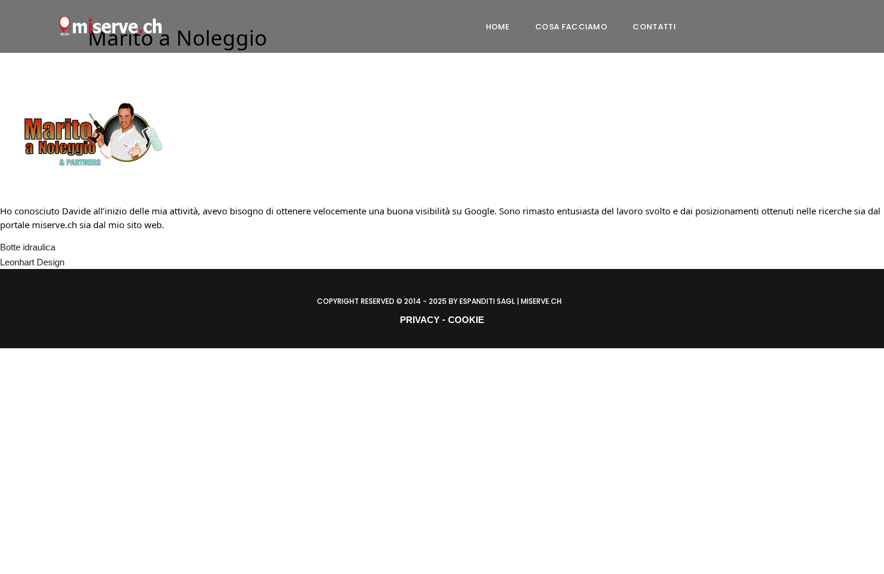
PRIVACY (420, 320)
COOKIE (466, 320)
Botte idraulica (27, 247)
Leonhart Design (32, 262)
